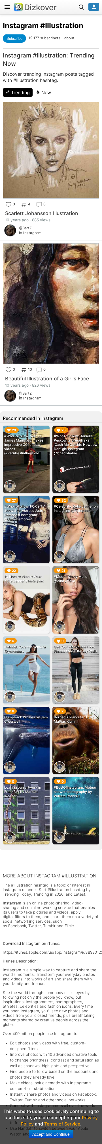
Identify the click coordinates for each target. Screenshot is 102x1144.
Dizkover (40, 7)
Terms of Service (62, 1124)
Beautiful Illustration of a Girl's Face (47, 379)
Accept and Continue (51, 1134)
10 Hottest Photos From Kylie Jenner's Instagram (24, 578)
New (45, 92)
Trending (20, 92)
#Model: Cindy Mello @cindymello (70, 578)
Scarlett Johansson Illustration (41, 213)
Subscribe (14, 38)
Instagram (21, 25)
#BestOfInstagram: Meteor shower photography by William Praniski (75, 791)
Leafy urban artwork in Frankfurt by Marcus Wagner (22, 791)
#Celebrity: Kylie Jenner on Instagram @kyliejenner (76, 508)
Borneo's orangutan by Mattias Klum (72, 719)
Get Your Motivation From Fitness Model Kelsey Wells (75, 649)
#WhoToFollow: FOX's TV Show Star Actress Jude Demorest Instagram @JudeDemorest (24, 512)
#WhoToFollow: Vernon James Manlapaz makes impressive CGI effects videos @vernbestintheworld (23, 444)
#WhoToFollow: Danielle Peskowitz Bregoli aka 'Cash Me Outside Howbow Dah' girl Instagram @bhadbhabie (75, 444)
